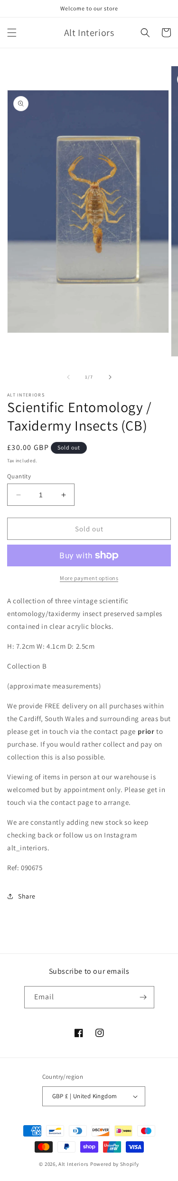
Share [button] (27, 896)
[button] (11, 32)
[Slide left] (68, 377)
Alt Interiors (73, 1164)
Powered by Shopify (114, 1164)
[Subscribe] (143, 997)
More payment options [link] (89, 578)
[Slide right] (110, 377)
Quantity (19, 476)
